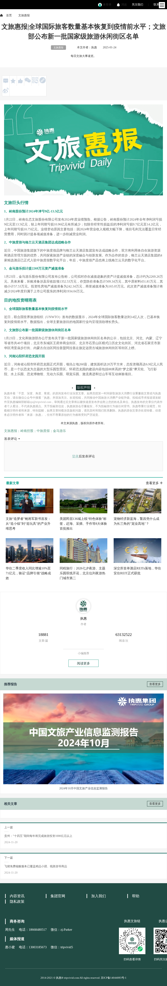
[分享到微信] (28, 80)
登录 (75, 456)
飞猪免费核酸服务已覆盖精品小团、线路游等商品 (35, 866)
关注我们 (137, 4)
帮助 (135, 896)
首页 (9, 15)
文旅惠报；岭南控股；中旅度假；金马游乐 (35, 431)
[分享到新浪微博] (6, 90)
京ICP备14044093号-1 (113, 977)
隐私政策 (17, 901)
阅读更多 (83, 663)
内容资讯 (17, 896)
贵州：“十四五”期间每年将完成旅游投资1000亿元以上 (38, 835)
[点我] (162, 5)
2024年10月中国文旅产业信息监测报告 (83, 788)
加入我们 (98, 896)
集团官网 (58, 896)
